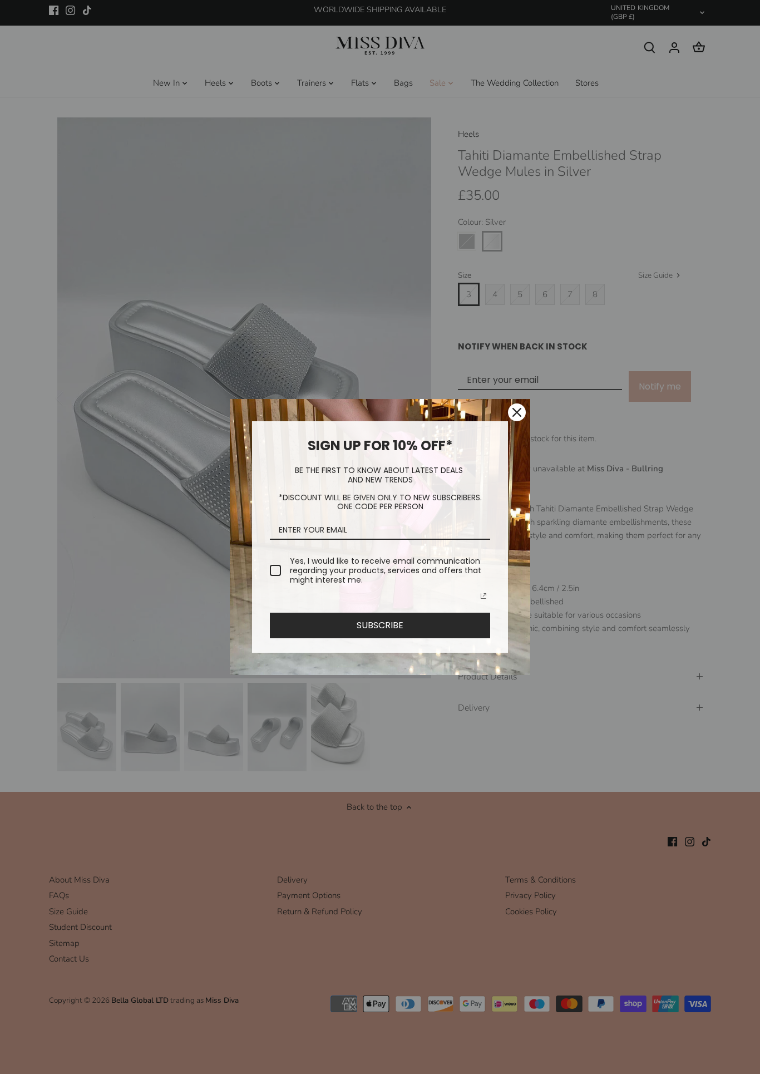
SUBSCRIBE (380, 625)
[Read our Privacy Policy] (483, 596)
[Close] (517, 412)
